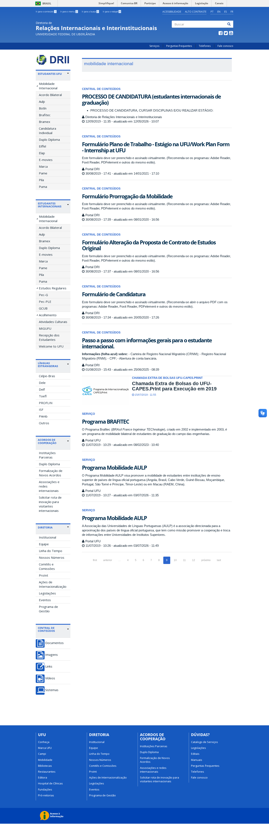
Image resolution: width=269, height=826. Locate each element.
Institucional (47, 537)
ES (225, 11)
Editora (42, 777)
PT (212, 11)
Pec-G (43, 295)
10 (175, 560)
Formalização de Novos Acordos (50, 473)
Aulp (42, 101)
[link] (53, 73)
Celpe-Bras (47, 376)
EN (218, 11)
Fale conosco (225, 46)
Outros (44, 423)
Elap (42, 153)
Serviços (154, 46)
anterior (107, 560)
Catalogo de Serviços (204, 742)
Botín (42, 108)
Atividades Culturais (53, 322)
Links (48, 666)
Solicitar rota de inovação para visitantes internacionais (50, 504)
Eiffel (42, 146)
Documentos (54, 642)
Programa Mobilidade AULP (114, 467)
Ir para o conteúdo (46, 11)
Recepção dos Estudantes (49, 337)
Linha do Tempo (50, 551)
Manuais (196, 760)
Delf (42, 389)
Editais (195, 754)
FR (232, 11)
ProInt (43, 575)
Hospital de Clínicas (50, 783)
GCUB (43, 308)
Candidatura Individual (47, 130)
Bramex (44, 122)
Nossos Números (51, 557)
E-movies (46, 160)
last (219, 560)
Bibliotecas (45, 766)
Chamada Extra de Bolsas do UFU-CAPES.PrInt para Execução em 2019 (174, 386)
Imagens (51, 654)
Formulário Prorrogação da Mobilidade (127, 196)
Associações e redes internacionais (49, 486)
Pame (43, 173)
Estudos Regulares (52, 288)
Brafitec (44, 115)
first (95, 560)
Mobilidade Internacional (48, 86)
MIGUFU (45, 328)
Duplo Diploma (49, 139)
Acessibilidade (171, 11)
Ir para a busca (90, 11)
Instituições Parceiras (47, 455)
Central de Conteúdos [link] (46, 629)
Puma (43, 186)
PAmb (43, 416)
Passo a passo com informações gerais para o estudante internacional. (147, 343)
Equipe (44, 544)
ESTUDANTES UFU (50, 74)
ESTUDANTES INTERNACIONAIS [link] (49, 205)
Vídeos (50, 678)
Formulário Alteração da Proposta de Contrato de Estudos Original (149, 245)
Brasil (42, 3)
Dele (42, 383)
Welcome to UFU (51, 346)
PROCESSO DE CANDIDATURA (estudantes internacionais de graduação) (151, 99)
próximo (206, 560)
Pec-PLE (45, 301)
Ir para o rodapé (111, 11)
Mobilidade (45, 760)
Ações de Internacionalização (52, 584)
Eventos (45, 600)
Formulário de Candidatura (113, 294)
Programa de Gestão (48, 609)
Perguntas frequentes (179, 46)
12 (193, 560)
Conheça (43, 742)
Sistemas (51, 690)
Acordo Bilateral (50, 95)
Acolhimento (48, 315)
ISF (41, 409)
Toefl (43, 396)
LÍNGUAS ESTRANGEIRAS (48, 364)
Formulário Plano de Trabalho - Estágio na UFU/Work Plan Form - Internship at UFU (155, 147)
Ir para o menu (68, 11)
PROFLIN (45, 403)
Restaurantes (46, 771)
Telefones (205, 46)
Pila (41, 180)
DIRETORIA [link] (45, 527)
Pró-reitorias (46, 795)
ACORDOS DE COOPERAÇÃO (47, 441)
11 (184, 560)
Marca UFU (45, 748)
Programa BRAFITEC (105, 421)
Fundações (45, 789)
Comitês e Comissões (47, 566)
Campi (42, 754)
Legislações (47, 593)
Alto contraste (195, 11)
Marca (43, 166)
